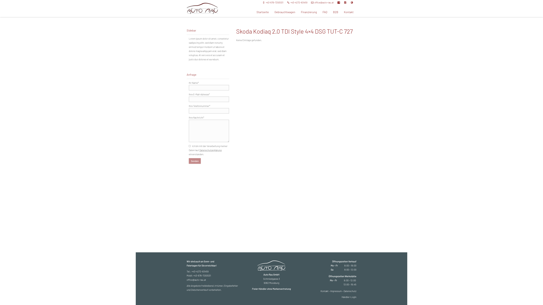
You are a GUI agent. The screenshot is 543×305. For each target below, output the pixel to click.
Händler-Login (349, 297)
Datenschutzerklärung (210, 150)
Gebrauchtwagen (284, 12)
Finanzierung (309, 12)
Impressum (336, 291)
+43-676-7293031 (202, 275)
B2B (335, 12)
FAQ (325, 12)
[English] (353, 2)
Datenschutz (350, 291)
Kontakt (349, 12)
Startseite (263, 12)
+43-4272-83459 (200, 271)
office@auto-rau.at (196, 279)
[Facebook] (340, 2)
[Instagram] (347, 2)
